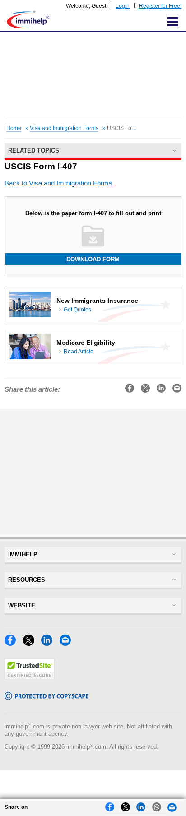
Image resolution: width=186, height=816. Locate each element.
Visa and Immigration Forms (64, 128)
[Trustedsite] (30, 676)
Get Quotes (77, 309)
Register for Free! (160, 6)
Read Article (78, 351)
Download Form (93, 259)
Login (123, 6)
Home (13, 128)
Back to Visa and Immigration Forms (58, 183)
